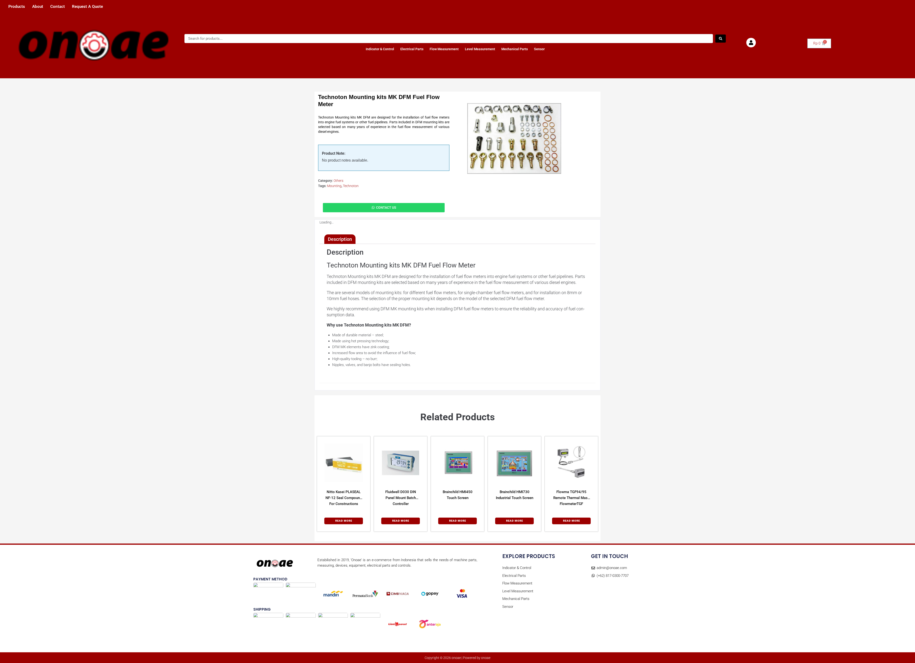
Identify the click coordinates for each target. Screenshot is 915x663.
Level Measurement (480, 49)
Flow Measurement (444, 49)
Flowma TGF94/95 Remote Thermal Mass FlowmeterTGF (571, 498)
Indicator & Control (380, 49)
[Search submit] (720, 39)
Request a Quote (87, 6)
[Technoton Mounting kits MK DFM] (514, 138)
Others (338, 181)
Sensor (539, 49)
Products (16, 6)
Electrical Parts (411, 49)
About (37, 6)
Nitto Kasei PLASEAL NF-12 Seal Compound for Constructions (343, 498)
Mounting (334, 186)
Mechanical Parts (514, 49)
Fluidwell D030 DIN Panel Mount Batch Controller (400, 498)
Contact (57, 6)
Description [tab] (340, 239)
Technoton (351, 186)
